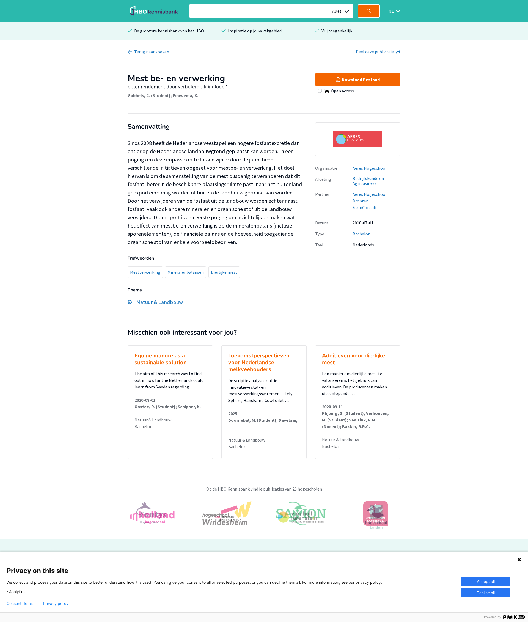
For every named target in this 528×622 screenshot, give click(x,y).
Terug (151, 51)
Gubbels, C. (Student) (149, 95)
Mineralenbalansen (185, 272)
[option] (264, 517)
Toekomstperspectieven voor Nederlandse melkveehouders (259, 362)
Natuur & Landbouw (152, 420)
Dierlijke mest (224, 272)
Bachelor (361, 233)
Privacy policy (55, 603)
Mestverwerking (145, 272)
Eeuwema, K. (185, 95)
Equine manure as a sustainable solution (160, 359)
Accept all (486, 581)
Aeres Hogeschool (370, 168)
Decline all (486, 592)
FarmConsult (365, 207)
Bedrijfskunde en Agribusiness (368, 181)
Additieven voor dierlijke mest (353, 359)
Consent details (20, 603)
